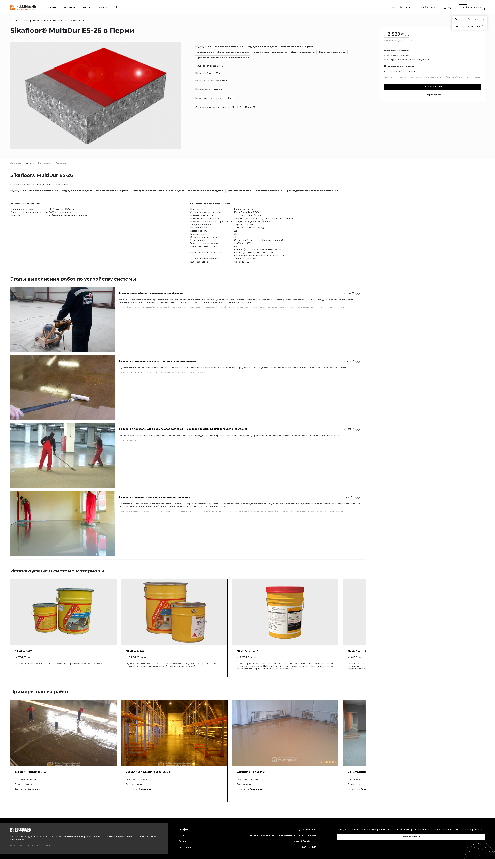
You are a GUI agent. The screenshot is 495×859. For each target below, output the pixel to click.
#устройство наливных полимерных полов (161, 511)
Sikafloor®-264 (135, 651)
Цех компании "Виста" (251, 772)
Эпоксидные (34, 789)
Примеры (61, 163)
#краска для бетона (169, 372)
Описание (16, 163)
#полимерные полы (127, 372)
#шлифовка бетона (214, 307)
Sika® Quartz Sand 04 (361, 651)
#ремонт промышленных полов (303, 307)
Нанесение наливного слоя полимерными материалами (154, 497)
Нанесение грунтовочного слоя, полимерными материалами (157, 361)
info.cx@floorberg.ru (400, 7)
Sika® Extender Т (247, 651)
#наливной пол (125, 307)
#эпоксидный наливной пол (276, 511)
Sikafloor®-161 (23, 651)
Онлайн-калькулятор (471, 7)
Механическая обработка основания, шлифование (151, 293)
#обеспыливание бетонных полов (236, 307)
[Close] (483, 19)
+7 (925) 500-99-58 (427, 7)
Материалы (45, 163)
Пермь (447, 7)
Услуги (30, 163)
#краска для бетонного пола (169, 307)
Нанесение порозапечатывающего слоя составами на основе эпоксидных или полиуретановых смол (183, 429)
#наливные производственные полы (195, 511)
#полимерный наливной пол (144, 307)
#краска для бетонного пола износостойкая (270, 307)
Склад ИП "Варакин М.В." (31, 772)
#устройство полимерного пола (330, 307)
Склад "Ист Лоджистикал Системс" (148, 772)
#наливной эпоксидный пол (193, 307)
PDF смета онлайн (432, 86)
